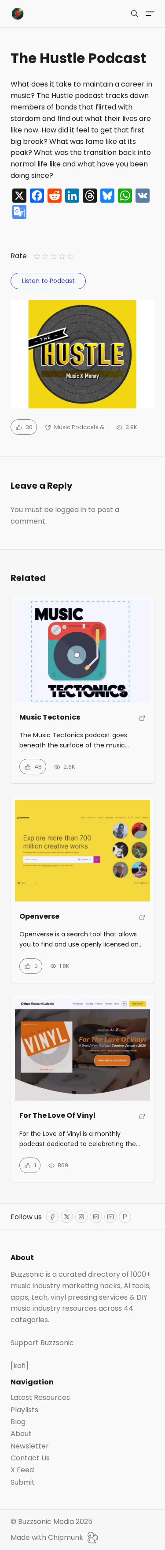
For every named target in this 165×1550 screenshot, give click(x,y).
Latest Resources (40, 1398)
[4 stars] (62, 256)
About (21, 1434)
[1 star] (37, 256)
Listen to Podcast (48, 280)
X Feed (22, 1470)
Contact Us (30, 1458)
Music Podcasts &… (81, 427)
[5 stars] (70, 256)
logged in (70, 510)
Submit (23, 1482)
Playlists (24, 1410)
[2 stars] (45, 256)
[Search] (134, 13)
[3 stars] (53, 256)
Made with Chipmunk (47, 1537)
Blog (18, 1422)
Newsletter (30, 1446)
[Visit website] (142, 720)
